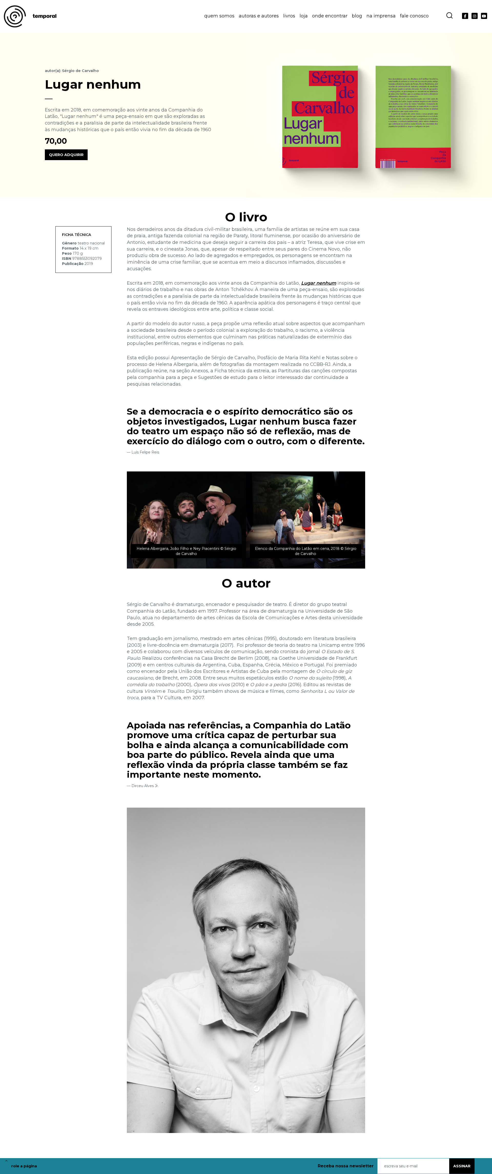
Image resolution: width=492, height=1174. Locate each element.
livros (289, 16)
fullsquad (484, 1165)
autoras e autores (259, 16)
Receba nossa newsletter (346, 1165)
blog (357, 16)
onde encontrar (329, 16)
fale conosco (414, 16)
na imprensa (381, 16)
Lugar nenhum (318, 283)
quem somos (219, 16)
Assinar (461, 1166)
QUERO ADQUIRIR (66, 154)
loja (304, 16)
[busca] (449, 15)
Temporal (30, 16)
